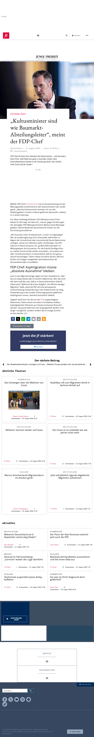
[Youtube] (16, 699)
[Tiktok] (4, 704)
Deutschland (16, 148)
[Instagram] (22, 699)
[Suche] (31, 690)
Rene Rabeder (9, 545)
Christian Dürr (32, 204)
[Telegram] (28, 699)
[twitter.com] (10, 699)
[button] (38, 35)
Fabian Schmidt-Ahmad (20, 416)
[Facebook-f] (4, 699)
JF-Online (53, 416)
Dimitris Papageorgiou (20, 509)
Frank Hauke (54, 545)
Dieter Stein (54, 587)
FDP (42, 299)
